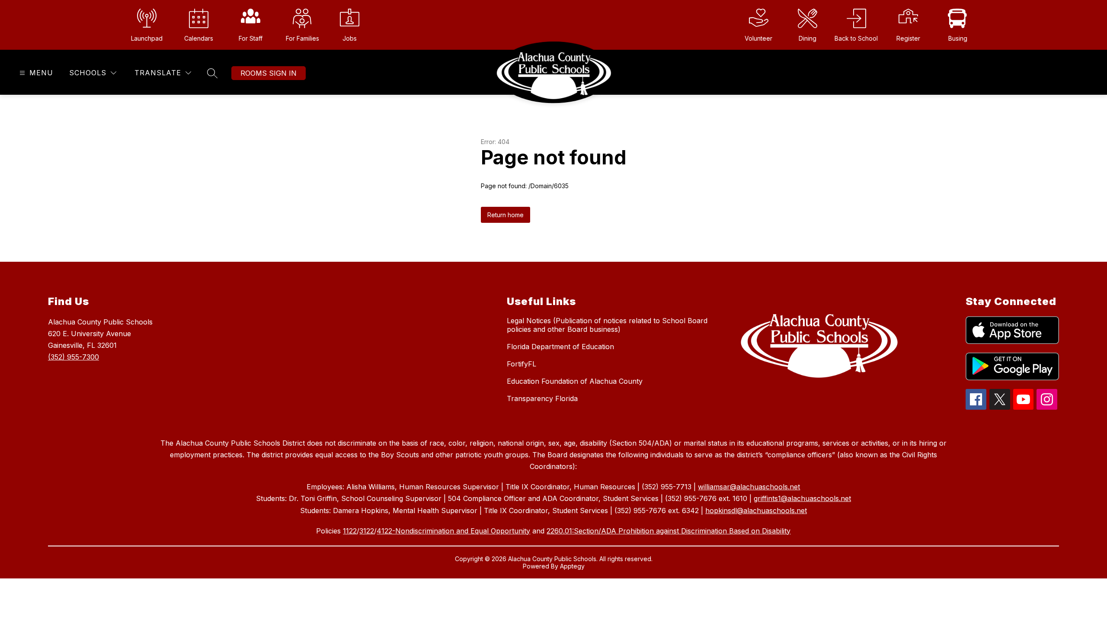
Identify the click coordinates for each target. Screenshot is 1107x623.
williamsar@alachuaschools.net (749, 486)
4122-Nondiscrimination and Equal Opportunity (453, 531)
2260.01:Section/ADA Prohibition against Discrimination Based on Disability (668, 531)
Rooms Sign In (268, 73)
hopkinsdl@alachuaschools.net (756, 510)
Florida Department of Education (560, 346)
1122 (350, 531)
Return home (505, 214)
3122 (366, 531)
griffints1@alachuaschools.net (802, 498)
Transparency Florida (542, 398)
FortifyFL (521, 364)
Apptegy (572, 566)
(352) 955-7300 (73, 357)
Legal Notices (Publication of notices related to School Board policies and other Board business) (607, 325)
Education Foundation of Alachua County (575, 381)
